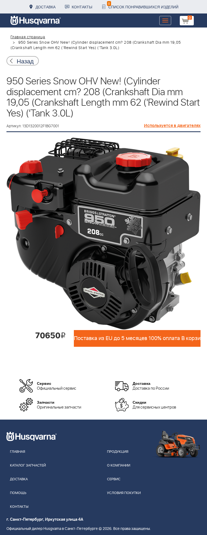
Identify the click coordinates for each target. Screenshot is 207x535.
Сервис (113, 479)
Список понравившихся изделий (143, 5)
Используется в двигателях (172, 125)
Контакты (82, 6)
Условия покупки (124, 493)
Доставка (46, 6)
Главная (17, 451)
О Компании (118, 465)
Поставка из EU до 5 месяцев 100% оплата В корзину (137, 338)
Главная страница (28, 37)
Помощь (18, 493)
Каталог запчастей (28, 465)
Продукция (117, 451)
